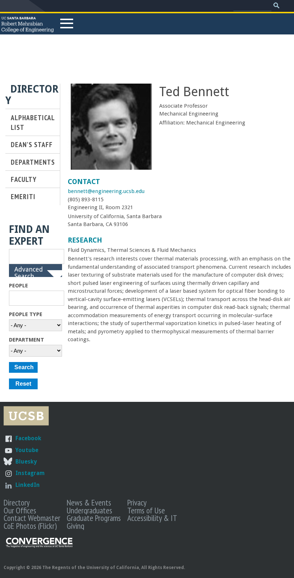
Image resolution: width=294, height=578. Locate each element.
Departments (33, 162)
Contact (84, 182)
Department (26, 340)
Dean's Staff (32, 144)
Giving (75, 525)
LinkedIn (27, 484)
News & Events (89, 502)
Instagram (30, 473)
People (18, 285)
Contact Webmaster (32, 517)
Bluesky (26, 461)
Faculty (24, 179)
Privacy (137, 502)
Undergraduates (89, 510)
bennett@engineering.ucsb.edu (106, 191)
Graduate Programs (94, 517)
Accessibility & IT (152, 517)
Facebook (28, 438)
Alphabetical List (32, 122)
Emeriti (23, 196)
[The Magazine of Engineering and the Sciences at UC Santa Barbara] (39, 545)
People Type (25, 314)
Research (85, 240)
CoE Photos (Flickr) (30, 525)
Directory (17, 502)
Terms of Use (146, 510)
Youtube (26, 450)
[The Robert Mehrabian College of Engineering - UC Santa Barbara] (27, 29)
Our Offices (20, 510)
